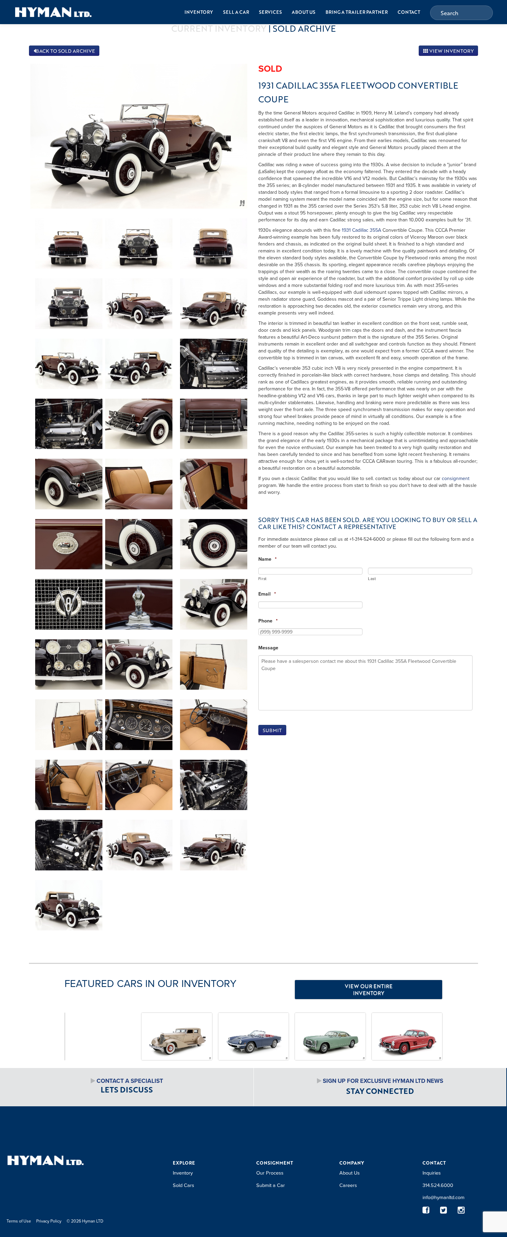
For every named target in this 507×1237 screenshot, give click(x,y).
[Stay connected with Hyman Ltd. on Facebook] (426, 1210)
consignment (455, 478)
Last (372, 578)
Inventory (199, 12)
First (262, 578)
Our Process (270, 1172)
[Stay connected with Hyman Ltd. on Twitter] (444, 1210)
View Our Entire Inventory (368, 989)
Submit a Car (270, 1185)
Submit (272, 730)
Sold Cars (183, 1185)
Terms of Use (19, 1221)
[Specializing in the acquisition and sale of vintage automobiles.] (53, 11)
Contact (409, 12)
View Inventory (451, 51)
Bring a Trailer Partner (357, 12)
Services (270, 12)
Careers (348, 1185)
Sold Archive (304, 28)
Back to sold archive (65, 51)
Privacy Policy (48, 1221)
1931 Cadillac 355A (361, 230)
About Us (303, 12)
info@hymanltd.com (444, 1197)
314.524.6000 (438, 1185)
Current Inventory (218, 28)
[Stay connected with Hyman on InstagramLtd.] (461, 1210)
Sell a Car (236, 12)
